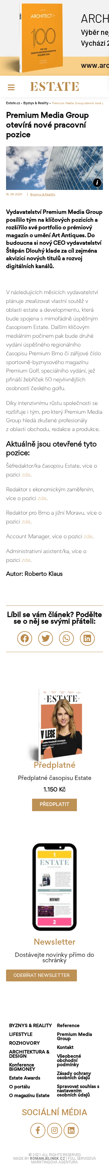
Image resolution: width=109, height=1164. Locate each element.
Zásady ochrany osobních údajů (74, 1076)
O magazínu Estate (29, 1096)
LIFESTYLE (20, 1035)
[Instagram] (54, 1130)
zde (26, 475)
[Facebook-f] (37, 1130)
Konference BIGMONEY (22, 1067)
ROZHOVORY (24, 1043)
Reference (68, 1026)
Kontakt (65, 1048)
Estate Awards (24, 1078)
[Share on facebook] (24, 638)
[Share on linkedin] (87, 638)
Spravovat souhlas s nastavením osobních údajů (78, 1091)
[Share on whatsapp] (66, 638)
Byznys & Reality (35, 103)
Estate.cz (13, 103)
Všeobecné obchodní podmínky (69, 1060)
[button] (54, 805)
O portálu (19, 1087)
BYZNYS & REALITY (30, 1026)
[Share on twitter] (45, 638)
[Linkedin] (71, 1130)
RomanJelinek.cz (48, 1158)
